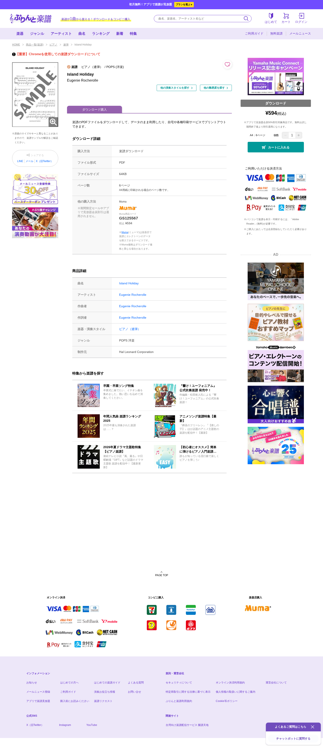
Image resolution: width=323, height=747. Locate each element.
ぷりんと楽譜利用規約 (179, 701)
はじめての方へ (69, 682)
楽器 (20, 33)
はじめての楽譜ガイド (107, 682)
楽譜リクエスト (103, 701)
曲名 (81, 33)
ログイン (301, 22)
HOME (16, 44)
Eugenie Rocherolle (132, 294)
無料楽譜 (276, 33)
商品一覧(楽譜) (35, 44)
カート (286, 22)
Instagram (65, 725)
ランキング (101, 33)
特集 (133, 33)
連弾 (66, 44)
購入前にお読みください (74, 701)
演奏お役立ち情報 (104, 691)
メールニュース (300, 33)
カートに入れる (279, 147)
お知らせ (31, 682)
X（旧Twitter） (44, 161)
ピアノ (53, 44)
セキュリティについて (179, 682)
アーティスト (61, 33)
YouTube (91, 725)
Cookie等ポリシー (227, 701)
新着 (119, 33)
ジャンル (37, 33)
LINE (20, 161)
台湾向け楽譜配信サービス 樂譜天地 (187, 725)
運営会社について (276, 682)
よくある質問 (136, 682)
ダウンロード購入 (94, 109)
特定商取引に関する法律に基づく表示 (188, 691)
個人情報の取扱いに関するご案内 (235, 691)
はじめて (271, 22)
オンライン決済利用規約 (230, 682)
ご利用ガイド (254, 33)
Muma (125, 232)
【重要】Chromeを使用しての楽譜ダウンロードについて (58, 54)
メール (29, 161)
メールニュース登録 (38, 691)
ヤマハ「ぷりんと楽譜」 (31, 19)
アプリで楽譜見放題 (38, 701)
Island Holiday (129, 283)
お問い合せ (134, 691)
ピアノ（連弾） (130, 329)
